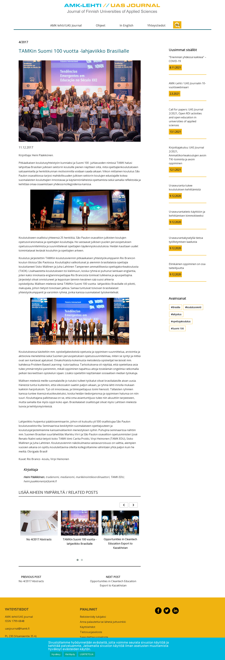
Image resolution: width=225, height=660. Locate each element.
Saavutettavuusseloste (94, 637)
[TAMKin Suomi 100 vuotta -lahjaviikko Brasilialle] (79, 523)
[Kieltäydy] (221, 648)
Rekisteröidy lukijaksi (93, 617)
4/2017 (23, 42)
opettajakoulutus (181, 321)
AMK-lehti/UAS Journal (66, 25)
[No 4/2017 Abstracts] (39, 523)
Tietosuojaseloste (91, 632)
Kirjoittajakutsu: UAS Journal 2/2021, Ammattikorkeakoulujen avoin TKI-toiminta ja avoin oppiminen (187, 155)
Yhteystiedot (156, 25)
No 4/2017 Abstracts (39, 539)
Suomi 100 (178, 328)
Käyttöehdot (87, 627)
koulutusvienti (194, 307)
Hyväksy (56, 654)
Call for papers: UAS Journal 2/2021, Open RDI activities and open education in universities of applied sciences (186, 117)
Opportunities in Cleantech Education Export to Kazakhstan (120, 543)
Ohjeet (100, 25)
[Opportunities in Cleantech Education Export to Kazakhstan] (120, 523)
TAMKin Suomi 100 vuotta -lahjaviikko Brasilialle (80, 541)
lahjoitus (177, 314)
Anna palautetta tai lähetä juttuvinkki (103, 622)
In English (126, 25)
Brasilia (176, 307)
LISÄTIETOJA (86, 654)
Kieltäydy (70, 654)
